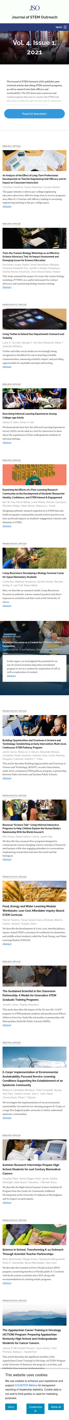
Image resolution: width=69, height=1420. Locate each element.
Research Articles (12, 146)
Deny (12, 1407)
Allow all (57, 1407)
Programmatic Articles (14, 304)
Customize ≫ (37, 1409)
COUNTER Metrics (26, 1385)
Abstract (7, 206)
